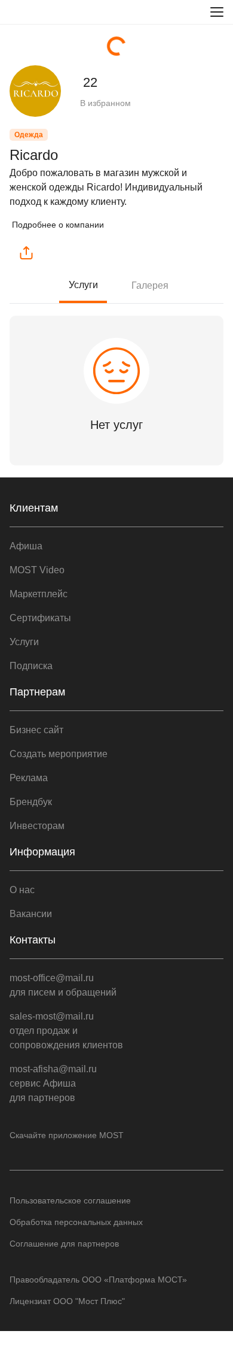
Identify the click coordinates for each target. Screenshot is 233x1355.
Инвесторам (37, 826)
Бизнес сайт (36, 730)
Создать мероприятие (59, 754)
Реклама (29, 778)
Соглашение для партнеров (64, 1243)
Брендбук (31, 802)
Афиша (26, 546)
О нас (22, 890)
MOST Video (37, 570)
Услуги (83, 285)
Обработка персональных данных (76, 1222)
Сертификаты (40, 618)
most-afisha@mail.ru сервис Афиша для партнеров (53, 1083)
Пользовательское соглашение (70, 1200)
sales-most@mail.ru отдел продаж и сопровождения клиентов (66, 1030)
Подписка (31, 666)
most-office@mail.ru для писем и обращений (63, 985)
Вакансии (31, 914)
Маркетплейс (39, 594)
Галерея (149, 285)
